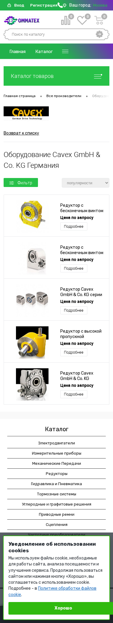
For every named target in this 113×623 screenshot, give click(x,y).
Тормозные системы (56, 494)
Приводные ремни (56, 514)
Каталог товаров (32, 76)
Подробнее (73, 226)
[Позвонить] (60, 6)
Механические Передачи (56, 463)
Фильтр (24, 182)
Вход (19, 5)
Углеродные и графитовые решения (56, 504)
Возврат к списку (21, 133)
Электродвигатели (56, 443)
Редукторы (56, 473)
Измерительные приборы (56, 453)
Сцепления (56, 524)
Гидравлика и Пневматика (56, 484)
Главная (17, 51)
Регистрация (44, 5)
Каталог (44, 51)
